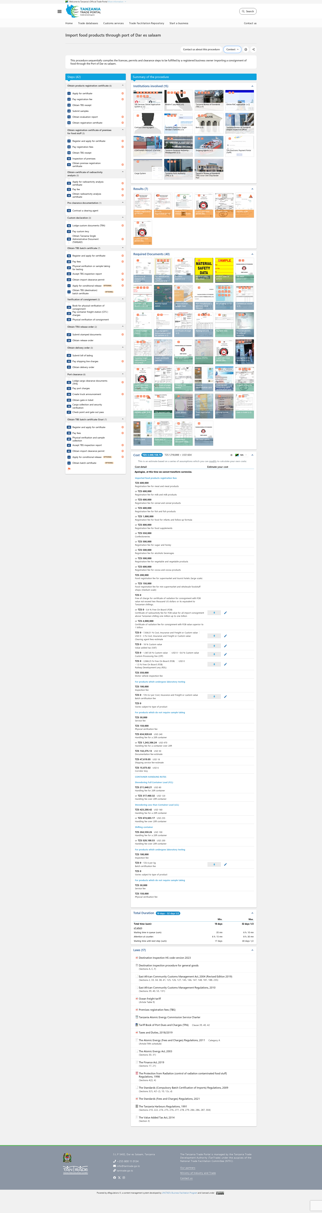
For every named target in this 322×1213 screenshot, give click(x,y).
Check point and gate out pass (88, 412)
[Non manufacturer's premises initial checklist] (204, 297)
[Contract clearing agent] (147, 123)
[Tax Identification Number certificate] (163, 270)
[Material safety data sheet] (204, 270)
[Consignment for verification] (244, 351)
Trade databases (88, 23)
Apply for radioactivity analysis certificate (87, 183)
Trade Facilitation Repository (146, 23)
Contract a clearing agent (85, 210)
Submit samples (80, 110)
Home (69, 23)
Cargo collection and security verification (87, 406)
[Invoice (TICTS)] (204, 351)
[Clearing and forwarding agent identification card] (224, 378)
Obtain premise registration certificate (86, 165)
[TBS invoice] (244, 270)
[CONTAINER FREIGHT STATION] (147, 146)
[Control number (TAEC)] (142, 324)
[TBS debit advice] (183, 351)
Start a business (179, 23)
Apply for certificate (82, 93)
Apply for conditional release (86, 285)
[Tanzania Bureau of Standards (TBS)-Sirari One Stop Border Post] (209, 169)
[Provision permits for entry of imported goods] (244, 324)
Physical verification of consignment (90, 319)
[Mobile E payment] (178, 100)
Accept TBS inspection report (87, 273)
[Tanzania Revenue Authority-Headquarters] (178, 146)
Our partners (187, 1167)
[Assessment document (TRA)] (183, 433)
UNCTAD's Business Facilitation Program (179, 1192)
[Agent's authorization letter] (163, 324)
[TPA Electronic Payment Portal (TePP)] (239, 146)
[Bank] (209, 123)
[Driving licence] (224, 406)
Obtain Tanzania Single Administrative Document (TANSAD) (85, 239)
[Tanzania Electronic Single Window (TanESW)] (178, 123)
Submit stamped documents (86, 334)
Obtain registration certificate (87, 122)
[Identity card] (142, 433)
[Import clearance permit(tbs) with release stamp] (142, 378)
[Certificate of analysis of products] (142, 270)
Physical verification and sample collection (88, 439)
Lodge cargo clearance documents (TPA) (89, 382)
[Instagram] (124, 1177)
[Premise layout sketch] (163, 297)
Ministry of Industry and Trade (198, 1172)
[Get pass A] (163, 433)
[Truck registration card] (204, 406)
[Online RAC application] (239, 100)
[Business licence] (183, 270)
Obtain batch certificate (84, 462)
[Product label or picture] (224, 270)
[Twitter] (119, 1177)
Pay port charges (81, 388)
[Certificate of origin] (183, 324)
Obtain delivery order (83, 367)
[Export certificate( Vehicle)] (163, 351)
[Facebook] (114, 1177)
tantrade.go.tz (124, 1170)
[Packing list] (204, 324)
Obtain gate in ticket (82, 400)
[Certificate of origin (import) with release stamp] (163, 378)
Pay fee (76, 189)
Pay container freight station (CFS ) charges (90, 313)
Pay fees (76, 261)
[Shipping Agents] (209, 146)
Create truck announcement (86, 394)
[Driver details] (183, 406)
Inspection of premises (83, 158)
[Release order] (244, 378)
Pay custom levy (80, 231)
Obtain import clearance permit (88, 279)
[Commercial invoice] (244, 297)
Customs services (113, 23)
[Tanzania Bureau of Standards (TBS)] (209, 100)
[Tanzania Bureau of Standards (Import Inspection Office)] (239, 123)
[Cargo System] (147, 169)
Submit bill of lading (82, 355)
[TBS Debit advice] (204, 433)
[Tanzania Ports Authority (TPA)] (178, 169)
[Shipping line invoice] (183, 378)
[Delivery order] (142, 406)
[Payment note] (224, 324)
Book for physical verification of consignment (88, 307)
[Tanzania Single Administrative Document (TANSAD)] (142, 351)
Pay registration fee (82, 99)
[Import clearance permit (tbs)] (224, 351)
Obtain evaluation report (85, 116)
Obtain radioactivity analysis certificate (86, 195)
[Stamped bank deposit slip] (142, 297)
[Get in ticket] (244, 406)
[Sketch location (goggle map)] (183, 297)
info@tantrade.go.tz (128, 1166)
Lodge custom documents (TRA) (88, 225)
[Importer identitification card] (204, 378)
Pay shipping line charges (85, 361)
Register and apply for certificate (88, 141)
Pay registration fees (82, 146)
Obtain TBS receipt (81, 105)
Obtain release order (82, 340)
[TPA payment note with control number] (163, 406)
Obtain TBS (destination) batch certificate (84, 292)
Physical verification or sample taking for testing (91, 268)
